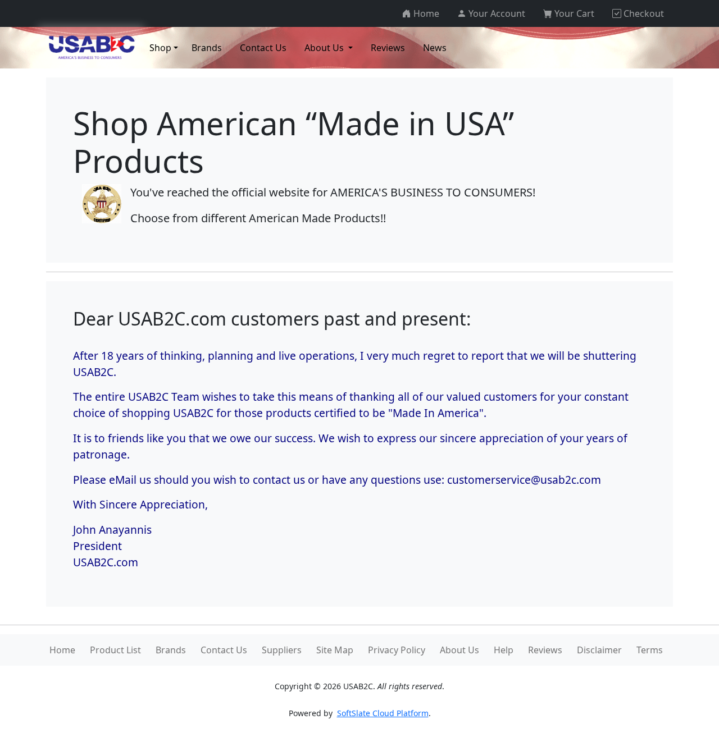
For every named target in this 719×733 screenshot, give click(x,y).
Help (503, 650)
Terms (649, 650)
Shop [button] (160, 48)
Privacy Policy (396, 650)
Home (62, 650)
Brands (171, 650)
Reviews (545, 650)
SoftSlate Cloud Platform (383, 713)
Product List (115, 650)
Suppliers (282, 650)
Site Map (334, 650)
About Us (459, 650)
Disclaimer (599, 650)
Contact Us (224, 650)
